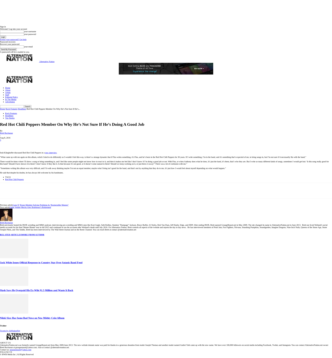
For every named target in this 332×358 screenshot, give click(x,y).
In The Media (10, 99)
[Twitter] (13, 144)
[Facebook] (4, 144)
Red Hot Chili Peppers (14, 179)
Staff (7, 95)
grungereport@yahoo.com (20, 350)
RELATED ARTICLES (10, 235)
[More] (40, 144)
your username (30, 31)
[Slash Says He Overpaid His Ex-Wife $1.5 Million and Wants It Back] (14, 285)
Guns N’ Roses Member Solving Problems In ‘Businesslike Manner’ (41, 205)
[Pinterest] (22, 144)
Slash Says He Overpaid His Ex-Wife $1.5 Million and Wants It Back (36, 290)
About (7, 90)
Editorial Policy (11, 97)
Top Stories (10, 118)
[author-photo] (6, 220)
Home (7, 88)
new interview (51, 153)
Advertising (10, 102)
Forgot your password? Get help (13, 39)
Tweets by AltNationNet (10, 331)
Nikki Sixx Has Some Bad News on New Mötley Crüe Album (32, 318)
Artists (8, 92)
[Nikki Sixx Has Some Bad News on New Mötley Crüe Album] (14, 313)
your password (30, 34)
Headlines (22, 109)
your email (28, 47)
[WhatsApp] (31, 144)
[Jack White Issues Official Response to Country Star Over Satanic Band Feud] (14, 257)
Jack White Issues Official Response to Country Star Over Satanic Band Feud (41, 262)
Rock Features (11, 109)
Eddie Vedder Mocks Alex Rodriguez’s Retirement (30, 207)
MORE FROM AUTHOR (32, 235)
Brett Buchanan (6, 133)
